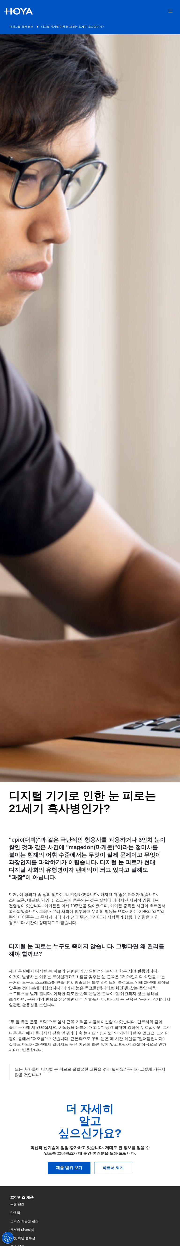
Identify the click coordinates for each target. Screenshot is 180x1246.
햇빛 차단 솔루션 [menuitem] (22, 1238)
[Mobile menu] (170, 11)
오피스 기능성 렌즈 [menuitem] (24, 1221)
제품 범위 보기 (69, 1167)
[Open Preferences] (8, 1238)
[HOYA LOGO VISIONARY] (18, 11)
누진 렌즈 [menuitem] (17, 1204)
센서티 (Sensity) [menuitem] (22, 1229)
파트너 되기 (113, 1168)
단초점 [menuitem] (15, 1213)
